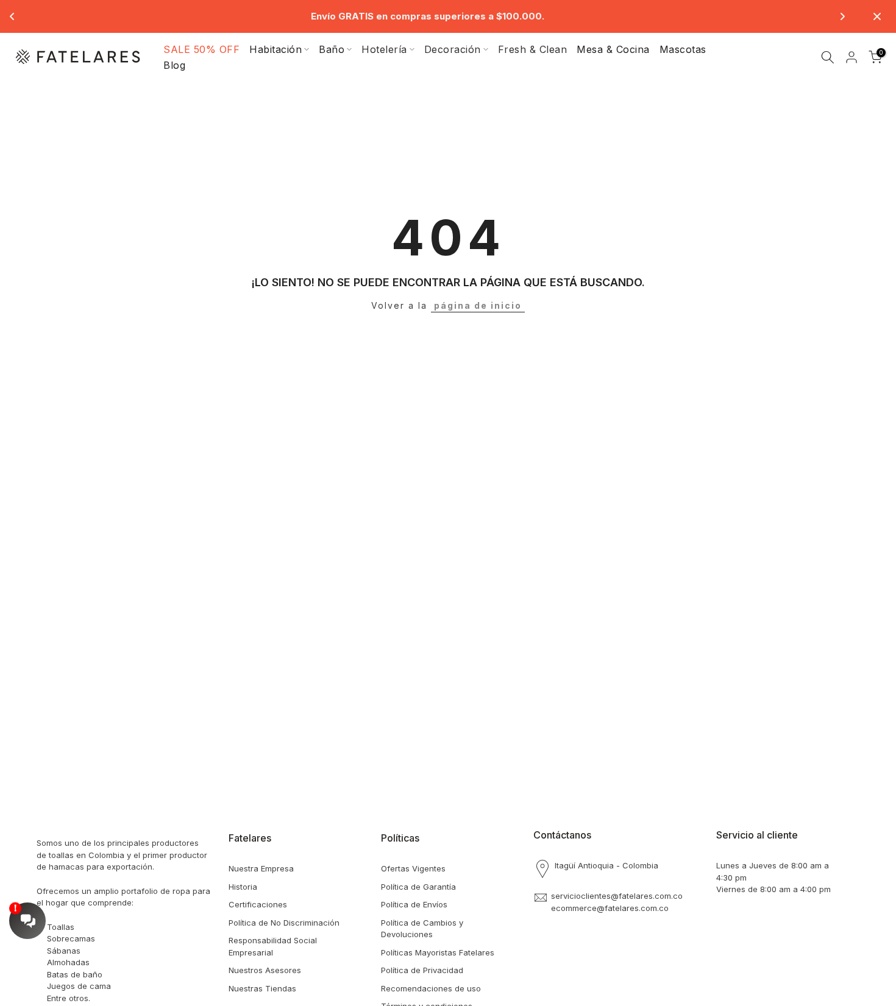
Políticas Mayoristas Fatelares (437, 952)
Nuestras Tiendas (262, 988)
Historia (243, 887)
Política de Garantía (418, 887)
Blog (174, 65)
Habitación (275, 49)
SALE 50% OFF (201, 49)
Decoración (452, 49)
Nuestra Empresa (261, 868)
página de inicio (478, 305)
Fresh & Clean (532, 49)
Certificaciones (258, 904)
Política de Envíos (414, 904)
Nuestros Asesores (265, 970)
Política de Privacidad (422, 970)
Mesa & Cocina (613, 49)
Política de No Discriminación (284, 922)
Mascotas (683, 49)
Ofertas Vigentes (413, 868)
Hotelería (384, 49)
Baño (331, 49)
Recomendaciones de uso (431, 988)
